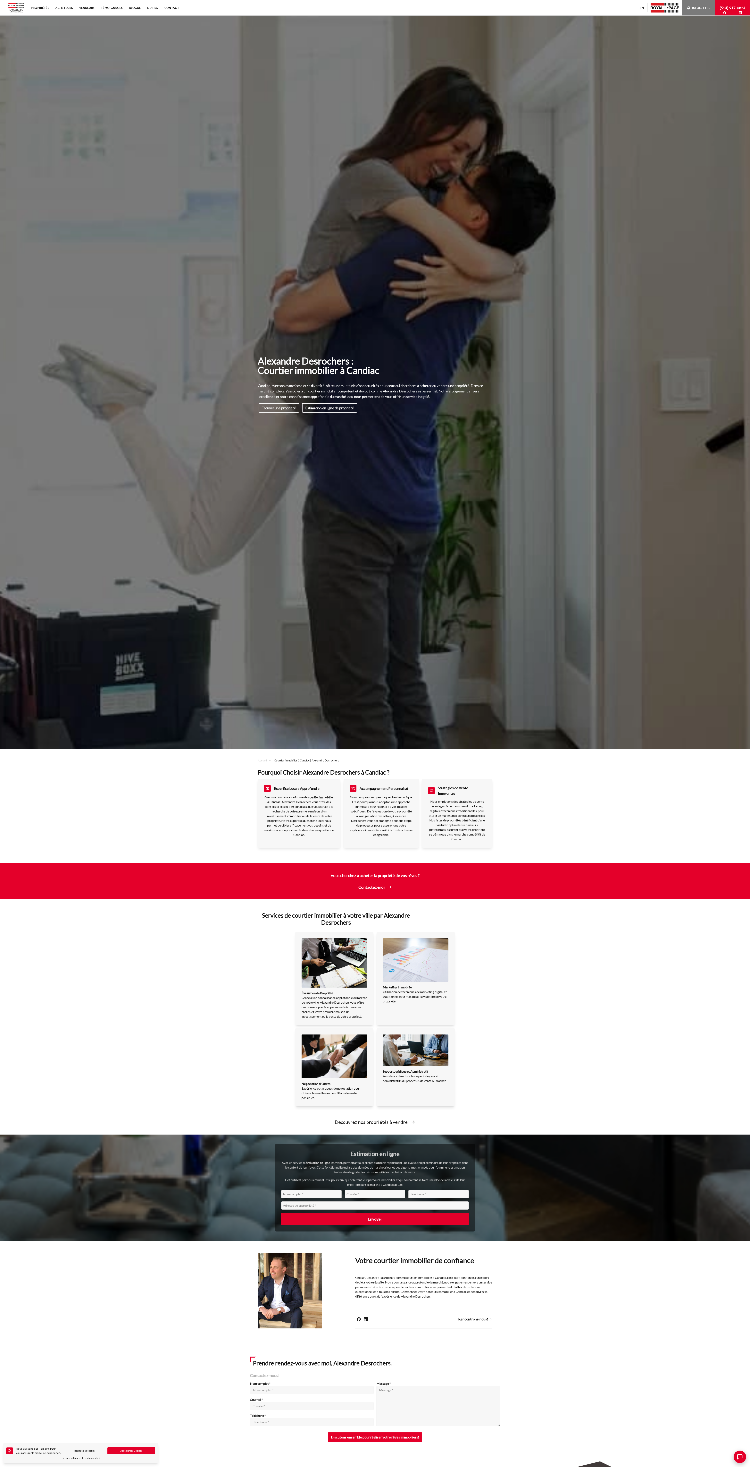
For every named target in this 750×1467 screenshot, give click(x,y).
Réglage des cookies (85, 1450)
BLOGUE (135, 7)
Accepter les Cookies (131, 1450)
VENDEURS (87, 7)
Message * (384, 1383)
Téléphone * (258, 1415)
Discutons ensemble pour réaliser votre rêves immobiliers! (375, 1437)
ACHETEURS (64, 7)
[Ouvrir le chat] (740, 1457)
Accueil (262, 760)
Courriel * (256, 1399)
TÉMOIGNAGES (112, 7)
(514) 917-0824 (732, 8)
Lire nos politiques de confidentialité (81, 1457)
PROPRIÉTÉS (40, 7)
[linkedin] (740, 13)
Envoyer (375, 1219)
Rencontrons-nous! (473, 1319)
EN (642, 8)
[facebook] (724, 13)
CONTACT (171, 7)
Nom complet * (260, 1383)
